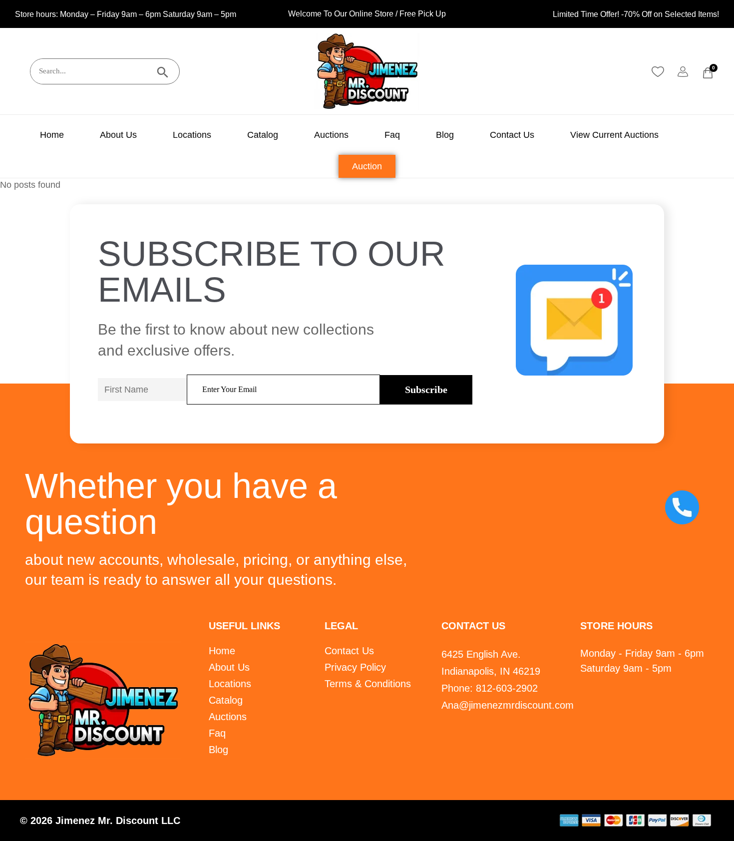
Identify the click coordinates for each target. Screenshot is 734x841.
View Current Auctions (614, 135)
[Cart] (708, 72)
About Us (118, 135)
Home (52, 135)
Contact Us (512, 135)
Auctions (331, 135)
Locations (192, 135)
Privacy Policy (355, 667)
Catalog (262, 135)
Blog (445, 135)
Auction (367, 166)
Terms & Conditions (368, 684)
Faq (392, 135)
